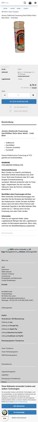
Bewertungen (7, 233)
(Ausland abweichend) (23, 76)
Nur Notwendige (19, 412)
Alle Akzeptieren (19, 406)
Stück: (3, 91)
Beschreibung (7, 122)
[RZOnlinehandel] (4, 2)
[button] (5, 95)
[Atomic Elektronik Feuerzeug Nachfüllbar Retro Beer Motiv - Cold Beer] (19, 37)
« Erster (5, 8)
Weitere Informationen (19, 418)
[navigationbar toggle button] (35, 2)
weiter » (19, 8)
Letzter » (26, 8)
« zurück (12, 8)
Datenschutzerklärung (20, 402)
